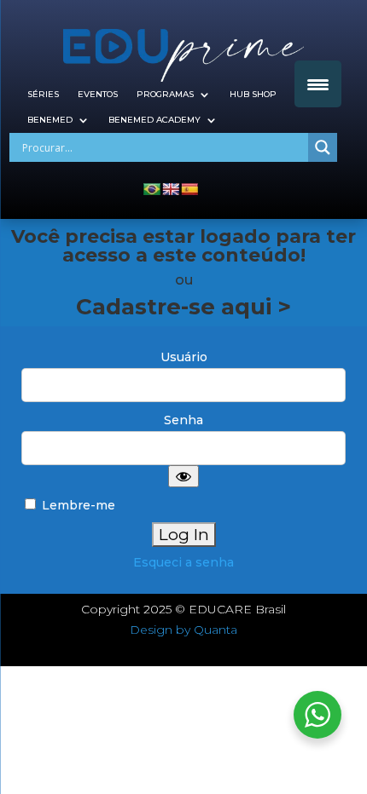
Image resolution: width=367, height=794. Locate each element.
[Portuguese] (151, 189)
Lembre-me (76, 505)
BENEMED (50, 119)
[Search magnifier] (322, 147)
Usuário (183, 357)
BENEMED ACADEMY (154, 119)
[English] (170, 189)
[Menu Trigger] (317, 83)
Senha (183, 420)
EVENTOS (98, 94)
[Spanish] (189, 189)
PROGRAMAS (165, 94)
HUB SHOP (253, 94)
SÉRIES (43, 94)
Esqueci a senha (183, 562)
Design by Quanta (183, 629)
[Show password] (183, 476)
